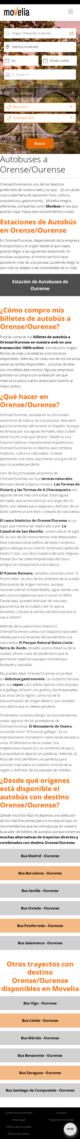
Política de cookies (18, 1134)
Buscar (40, 143)
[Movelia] (16, 11)
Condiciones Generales (18, 1112)
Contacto (61, 1112)
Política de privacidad (18, 1127)
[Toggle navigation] (71, 11)
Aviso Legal (18, 1119)
